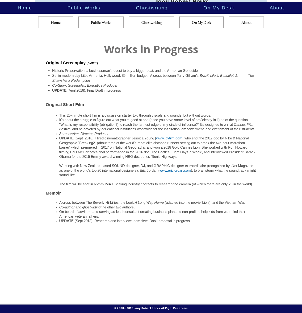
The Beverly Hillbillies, (103, 202)
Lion (205, 202)
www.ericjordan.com (175, 170)
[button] (84, 8)
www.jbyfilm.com (169, 138)
